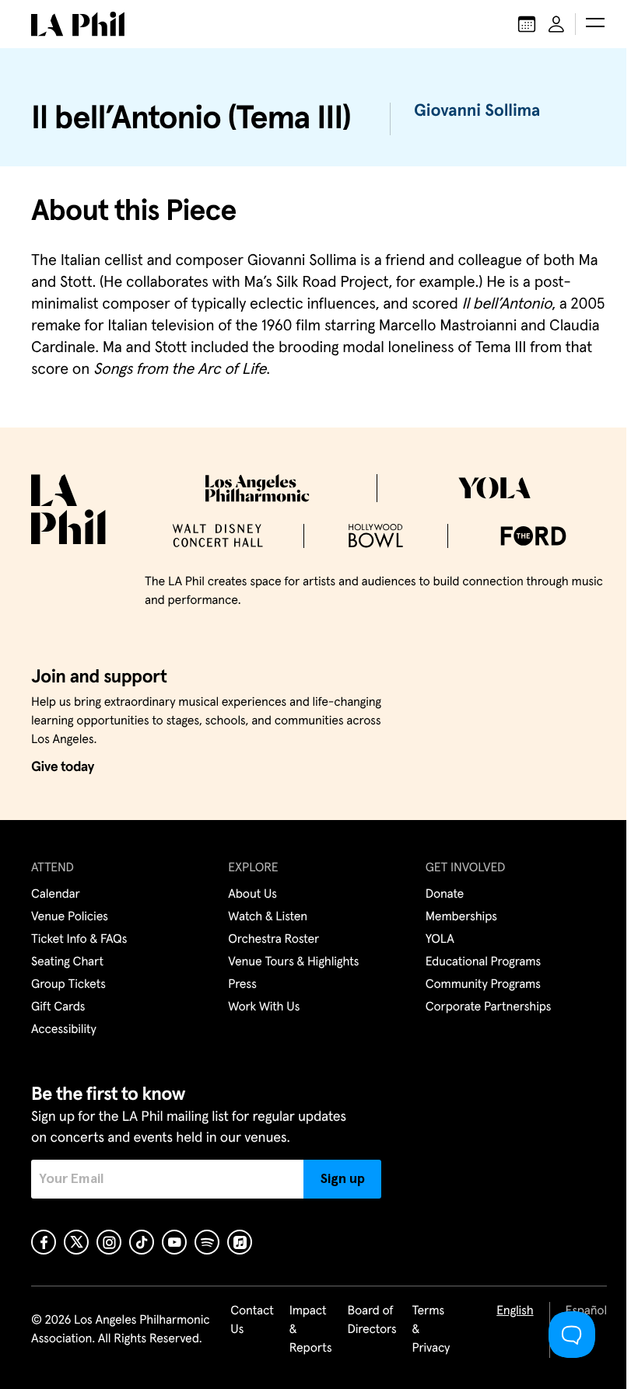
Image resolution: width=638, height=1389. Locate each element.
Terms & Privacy (431, 1330)
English (514, 1311)
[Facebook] (43, 1242)
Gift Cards (58, 1007)
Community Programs (483, 985)
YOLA (440, 940)
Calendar (55, 894)
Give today (62, 767)
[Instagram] (108, 1242)
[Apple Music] (239, 1242)
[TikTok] (141, 1242)
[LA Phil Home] (77, 24)
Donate (445, 894)
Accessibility (63, 1030)
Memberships (461, 917)
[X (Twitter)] (76, 1242)
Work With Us (264, 1007)
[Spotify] (207, 1242)
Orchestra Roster (273, 940)
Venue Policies (69, 917)
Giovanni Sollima (477, 111)
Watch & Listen (267, 917)
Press (242, 985)
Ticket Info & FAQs (79, 940)
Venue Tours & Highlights (293, 962)
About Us (252, 894)
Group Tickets (68, 985)
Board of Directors (371, 1320)
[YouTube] (174, 1242)
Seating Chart (67, 962)
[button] (595, 24)
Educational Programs (483, 962)
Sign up (343, 1179)
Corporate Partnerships (489, 1007)
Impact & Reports (310, 1330)
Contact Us (252, 1320)
